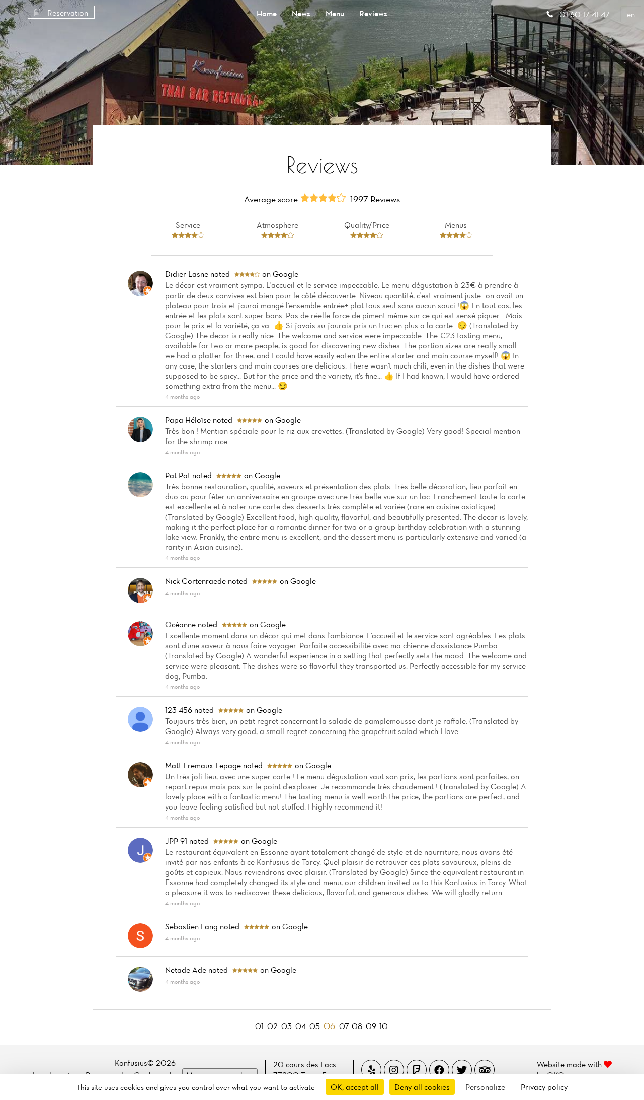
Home (267, 13)
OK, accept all (355, 1087)
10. (384, 1026)
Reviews (373, 13)
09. (372, 1026)
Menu (335, 13)
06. (331, 1026)
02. (274, 1026)
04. (302, 1026)
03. (288, 1026)
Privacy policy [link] (544, 1087)
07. (345, 1026)
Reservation (66, 13)
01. (261, 1026)
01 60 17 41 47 (583, 14)
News (301, 13)
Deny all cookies (422, 1087)
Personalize (485, 1087)
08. (359, 1026)
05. (316, 1026)
